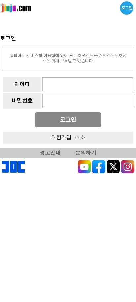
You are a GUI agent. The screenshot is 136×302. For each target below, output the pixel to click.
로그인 (126, 8)
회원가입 (61, 137)
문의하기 (85, 153)
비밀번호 (22, 101)
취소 (80, 137)
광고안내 (50, 153)
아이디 (22, 84)
